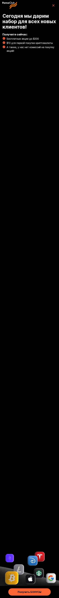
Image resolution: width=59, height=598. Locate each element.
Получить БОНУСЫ (29, 591)
